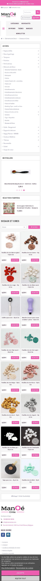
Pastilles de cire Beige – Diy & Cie (10, 383)
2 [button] (19, 190)
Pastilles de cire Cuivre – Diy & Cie (30, 253)
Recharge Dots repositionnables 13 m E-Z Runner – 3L (21, 184)
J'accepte (20, 573)
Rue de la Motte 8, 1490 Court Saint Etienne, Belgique (18, 525)
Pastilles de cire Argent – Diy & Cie (30, 416)
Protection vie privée (8, 553)
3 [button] (21, 190)
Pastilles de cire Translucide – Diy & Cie (30, 448)
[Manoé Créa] (8, 14)
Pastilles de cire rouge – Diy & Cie (10, 286)
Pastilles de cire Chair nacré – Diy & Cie (10, 351)
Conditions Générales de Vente (11, 548)
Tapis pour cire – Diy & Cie (10, 480)
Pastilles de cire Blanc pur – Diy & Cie (10, 448)
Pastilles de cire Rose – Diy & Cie (30, 383)
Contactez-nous (15, 7)
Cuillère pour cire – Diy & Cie (10, 317)
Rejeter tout (20, 578)
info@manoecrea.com (9, 522)
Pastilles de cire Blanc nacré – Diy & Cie (30, 286)
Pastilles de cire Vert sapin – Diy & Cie (30, 351)
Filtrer (35, 227)
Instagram (8, 535)
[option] (21, 174)
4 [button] (24, 190)
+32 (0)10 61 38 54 (8, 519)
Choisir (4, 227)
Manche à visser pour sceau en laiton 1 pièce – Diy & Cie (30, 318)
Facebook (3, 535)
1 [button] (17, 190)
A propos (5, 7)
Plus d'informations (8, 568)
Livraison (4, 545)
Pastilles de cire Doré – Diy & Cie (10, 416)
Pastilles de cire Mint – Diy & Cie (30, 481)
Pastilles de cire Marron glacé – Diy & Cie (10, 253)
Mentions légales (7, 550)
